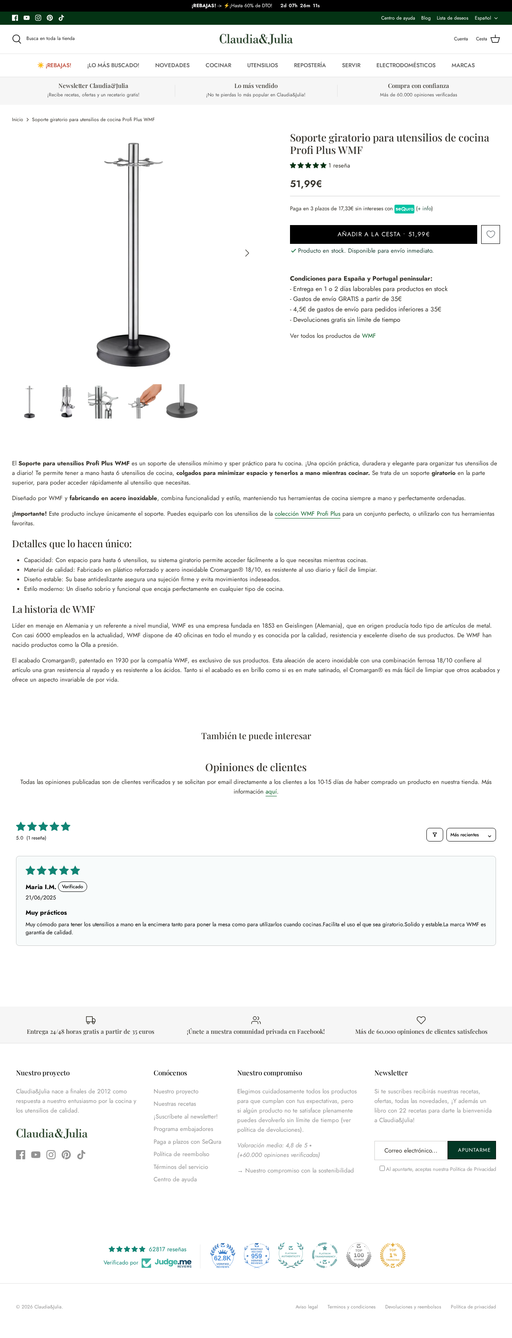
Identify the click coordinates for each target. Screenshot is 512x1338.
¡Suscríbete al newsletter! (186, 1116)
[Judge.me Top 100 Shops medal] (359, 1255)
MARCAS (463, 65)
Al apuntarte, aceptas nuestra (441, 1169)
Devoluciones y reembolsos (413, 1306)
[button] (309, 165)
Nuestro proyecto (176, 1091)
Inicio (17, 119)
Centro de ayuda (398, 18)
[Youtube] (27, 18)
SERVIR (351, 65)
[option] (134, 253)
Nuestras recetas (175, 1103)
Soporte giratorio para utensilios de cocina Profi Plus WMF (93, 119)
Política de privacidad (473, 1306)
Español (483, 18)
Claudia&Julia (48, 1306)
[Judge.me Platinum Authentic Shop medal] (291, 1255)
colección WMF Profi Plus (307, 513)
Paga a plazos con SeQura (187, 1141)
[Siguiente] (247, 253)
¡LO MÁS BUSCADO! (113, 65)
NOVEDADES (172, 65)
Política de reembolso (181, 1154)
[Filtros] (434, 834)
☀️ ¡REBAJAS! (54, 65)
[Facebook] (15, 18)
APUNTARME (474, 1150)
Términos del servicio (181, 1167)
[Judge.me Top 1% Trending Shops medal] (393, 1255)
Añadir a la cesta (384, 234)
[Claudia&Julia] (256, 39)
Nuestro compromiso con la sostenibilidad (298, 1170)
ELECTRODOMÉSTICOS (406, 65)
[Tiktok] (61, 18)
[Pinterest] (50, 18)
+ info (424, 208)
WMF (369, 335)
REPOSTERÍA (310, 65)
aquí (271, 791)
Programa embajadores (183, 1129)
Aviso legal (307, 1306)
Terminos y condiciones (352, 1306)
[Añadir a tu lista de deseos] (490, 234)
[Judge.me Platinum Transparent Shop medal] (325, 1255)
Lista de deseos (452, 18)
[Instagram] (38, 18)
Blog (426, 18)
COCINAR (218, 65)
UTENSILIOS (262, 65)
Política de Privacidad (473, 1169)
